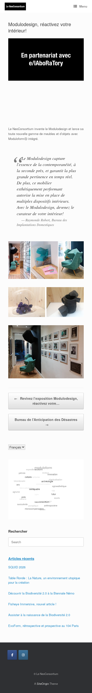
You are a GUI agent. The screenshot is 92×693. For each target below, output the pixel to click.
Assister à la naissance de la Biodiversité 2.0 (39, 615)
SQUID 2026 (16, 567)
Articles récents (21, 558)
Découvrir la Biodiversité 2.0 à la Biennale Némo (41, 593)
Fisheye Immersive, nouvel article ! (32, 604)
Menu (83, 6)
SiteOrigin (43, 683)
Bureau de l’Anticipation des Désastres (46, 422)
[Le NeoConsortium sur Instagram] (23, 655)
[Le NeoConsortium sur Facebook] (12, 655)
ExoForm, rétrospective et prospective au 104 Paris (43, 625)
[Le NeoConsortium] (15, 6)
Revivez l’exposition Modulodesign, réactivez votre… (46, 401)
